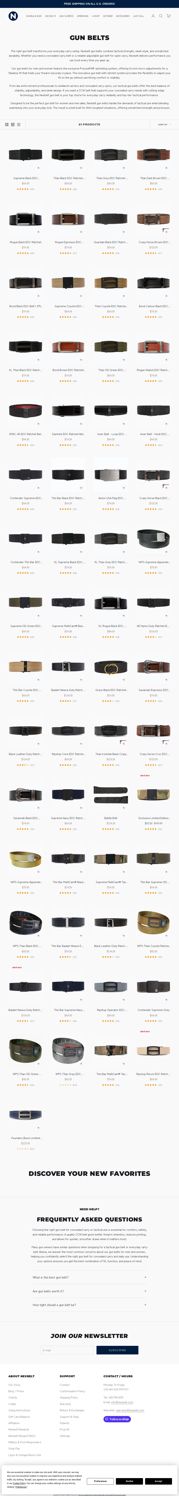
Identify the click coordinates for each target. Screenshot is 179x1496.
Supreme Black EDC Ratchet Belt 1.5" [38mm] (25, 178)
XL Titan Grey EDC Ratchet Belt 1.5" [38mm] (110, 562)
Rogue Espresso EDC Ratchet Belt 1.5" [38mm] (68, 242)
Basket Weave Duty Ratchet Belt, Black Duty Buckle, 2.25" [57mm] (25, 1010)
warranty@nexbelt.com (130, 1410)
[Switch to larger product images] (6, 124)
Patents (64, 1423)
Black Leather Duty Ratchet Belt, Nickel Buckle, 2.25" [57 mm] (111, 946)
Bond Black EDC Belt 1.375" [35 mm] (25, 306)
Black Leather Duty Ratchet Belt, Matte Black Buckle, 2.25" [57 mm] (25, 754)
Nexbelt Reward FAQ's (21, 1436)
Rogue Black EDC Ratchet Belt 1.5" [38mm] (25, 242)
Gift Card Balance (19, 1416)
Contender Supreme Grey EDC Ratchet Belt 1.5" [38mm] (153, 1010)
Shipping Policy (69, 1397)
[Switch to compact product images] (18, 124)
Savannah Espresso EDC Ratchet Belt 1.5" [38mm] (154, 690)
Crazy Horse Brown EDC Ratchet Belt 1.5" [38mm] (153, 242)
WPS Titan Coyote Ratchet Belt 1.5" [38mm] (153, 946)
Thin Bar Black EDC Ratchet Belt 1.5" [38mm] (68, 498)
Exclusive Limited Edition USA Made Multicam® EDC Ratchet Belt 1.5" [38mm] (153, 818)
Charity (12, 1397)
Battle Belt (110, 818)
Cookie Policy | (102, 1495)
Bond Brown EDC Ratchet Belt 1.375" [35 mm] (68, 370)
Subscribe (117, 1350)
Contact (65, 1385)
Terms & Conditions (83, 1495)
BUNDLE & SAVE (34, 16)
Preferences (100, 1481)
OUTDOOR (108, 16)
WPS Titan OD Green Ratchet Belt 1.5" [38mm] (25, 1074)
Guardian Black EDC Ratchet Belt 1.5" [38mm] (111, 242)
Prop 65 (64, 1429)
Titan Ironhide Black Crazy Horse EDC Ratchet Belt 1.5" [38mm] (111, 754)
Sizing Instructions (19, 1410)
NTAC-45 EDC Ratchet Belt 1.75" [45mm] (25, 434)
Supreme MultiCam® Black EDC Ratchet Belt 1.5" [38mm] (68, 626)
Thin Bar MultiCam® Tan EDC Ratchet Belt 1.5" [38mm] (110, 1074)
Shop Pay (14, 1448)
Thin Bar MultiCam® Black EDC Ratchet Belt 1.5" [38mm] (68, 882)
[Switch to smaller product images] (12, 124)
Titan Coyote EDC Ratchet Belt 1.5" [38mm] (111, 306)
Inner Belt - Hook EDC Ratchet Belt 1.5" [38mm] (153, 434)
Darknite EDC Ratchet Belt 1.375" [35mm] (68, 434)
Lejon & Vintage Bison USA (24, 1455)
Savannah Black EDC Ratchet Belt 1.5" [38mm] (25, 818)
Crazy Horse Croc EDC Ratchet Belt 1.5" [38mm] (153, 754)
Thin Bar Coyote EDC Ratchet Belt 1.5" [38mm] (25, 690)
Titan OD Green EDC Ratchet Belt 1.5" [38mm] (111, 370)
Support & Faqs (69, 1416)
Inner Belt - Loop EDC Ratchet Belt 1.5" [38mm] (111, 434)
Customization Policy (72, 1391)
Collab (12, 1404)
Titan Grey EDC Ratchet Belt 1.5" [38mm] (110, 178)
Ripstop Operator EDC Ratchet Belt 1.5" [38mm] (111, 1010)
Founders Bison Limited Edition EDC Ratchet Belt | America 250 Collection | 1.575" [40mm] (25, 1138)
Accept (158, 1481)
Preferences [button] (21, 1487)
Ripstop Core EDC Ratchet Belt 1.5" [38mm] (68, 754)
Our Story (14, 1385)
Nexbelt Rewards (18, 1429)
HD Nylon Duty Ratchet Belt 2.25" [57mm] (153, 626)
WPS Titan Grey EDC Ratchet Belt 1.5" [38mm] (68, 1074)
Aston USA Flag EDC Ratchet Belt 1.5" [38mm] (111, 498)
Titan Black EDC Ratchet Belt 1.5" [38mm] (68, 178)
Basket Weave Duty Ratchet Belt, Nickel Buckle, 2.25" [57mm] (68, 690)
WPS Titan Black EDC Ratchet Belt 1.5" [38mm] (25, 946)
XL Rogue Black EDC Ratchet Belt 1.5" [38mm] (111, 626)
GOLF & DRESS (66, 16)
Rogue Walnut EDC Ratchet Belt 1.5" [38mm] (153, 370)
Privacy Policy (93, 1495)
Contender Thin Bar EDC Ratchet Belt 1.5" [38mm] (25, 562)
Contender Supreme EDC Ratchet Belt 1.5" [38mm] (25, 498)
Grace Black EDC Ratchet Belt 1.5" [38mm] (110, 690)
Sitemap (65, 1436)
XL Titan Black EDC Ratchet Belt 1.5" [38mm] (25, 370)
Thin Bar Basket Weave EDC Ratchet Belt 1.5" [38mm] (68, 946)
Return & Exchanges (72, 1410)
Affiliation (14, 1423)
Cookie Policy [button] (19, 1483)
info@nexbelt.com (122, 1402)
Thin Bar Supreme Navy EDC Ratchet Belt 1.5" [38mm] (68, 1010)
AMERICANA (82, 16)
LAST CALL (138, 16)
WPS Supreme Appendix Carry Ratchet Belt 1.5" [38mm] (154, 562)
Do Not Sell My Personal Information (116, 1495)
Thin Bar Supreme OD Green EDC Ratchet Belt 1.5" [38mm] (153, 882)
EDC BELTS (50, 16)
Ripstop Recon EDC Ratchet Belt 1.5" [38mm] (153, 1074)
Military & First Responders (24, 1442)
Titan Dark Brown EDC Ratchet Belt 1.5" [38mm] (153, 178)
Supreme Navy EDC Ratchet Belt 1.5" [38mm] (68, 818)
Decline (129, 1481)
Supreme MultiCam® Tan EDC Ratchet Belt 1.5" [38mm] (111, 882)
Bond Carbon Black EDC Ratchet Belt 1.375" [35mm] (154, 306)
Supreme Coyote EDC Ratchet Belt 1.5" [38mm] (68, 306)
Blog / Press (16, 1391)
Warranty (65, 1404)
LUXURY (96, 16)
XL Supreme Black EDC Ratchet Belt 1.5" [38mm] (68, 562)
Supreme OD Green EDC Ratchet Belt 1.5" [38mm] (25, 626)
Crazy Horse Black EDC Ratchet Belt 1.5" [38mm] (153, 498)
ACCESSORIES (123, 16)
